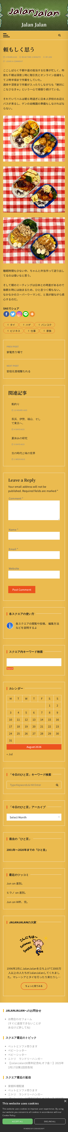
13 (34, 719)
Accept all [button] (17, 1121)
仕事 (33, 330)
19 (26, 726)
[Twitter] (13, 314)
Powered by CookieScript (34, 1129)
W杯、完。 (22, 902)
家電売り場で (15, 352)
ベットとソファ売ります (22, 1046)
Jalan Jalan (34, 24)
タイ (12, 324)
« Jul (10, 754)
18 (18, 726)
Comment (16, 498)
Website (14, 568)
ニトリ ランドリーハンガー (25, 1059)
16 (57, 719)
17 (10, 726)
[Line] (26, 314)
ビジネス (15, 330)
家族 (48, 330)
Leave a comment (14, 61)
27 (34, 733)
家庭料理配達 (16, 1086)
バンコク (46, 324)
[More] (32, 314)
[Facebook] (6, 314)
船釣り (15, 404)
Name (13, 529)
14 (41, 719)
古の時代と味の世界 (23, 453)
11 (18, 719)
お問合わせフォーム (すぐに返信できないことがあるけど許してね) (24, 1023)
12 (26, 719)
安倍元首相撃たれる (19, 371)
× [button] (65, 1101)
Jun (50, 57)
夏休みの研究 (19, 438)
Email (13, 549)
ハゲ (28, 324)
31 (10, 740)
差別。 (20, 883)
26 (26, 733)
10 (10, 719)
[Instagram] (19, 314)
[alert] (34, 1115)
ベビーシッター (17, 1050)
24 (10, 733)
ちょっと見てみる (34, 985)
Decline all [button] (50, 1121)
